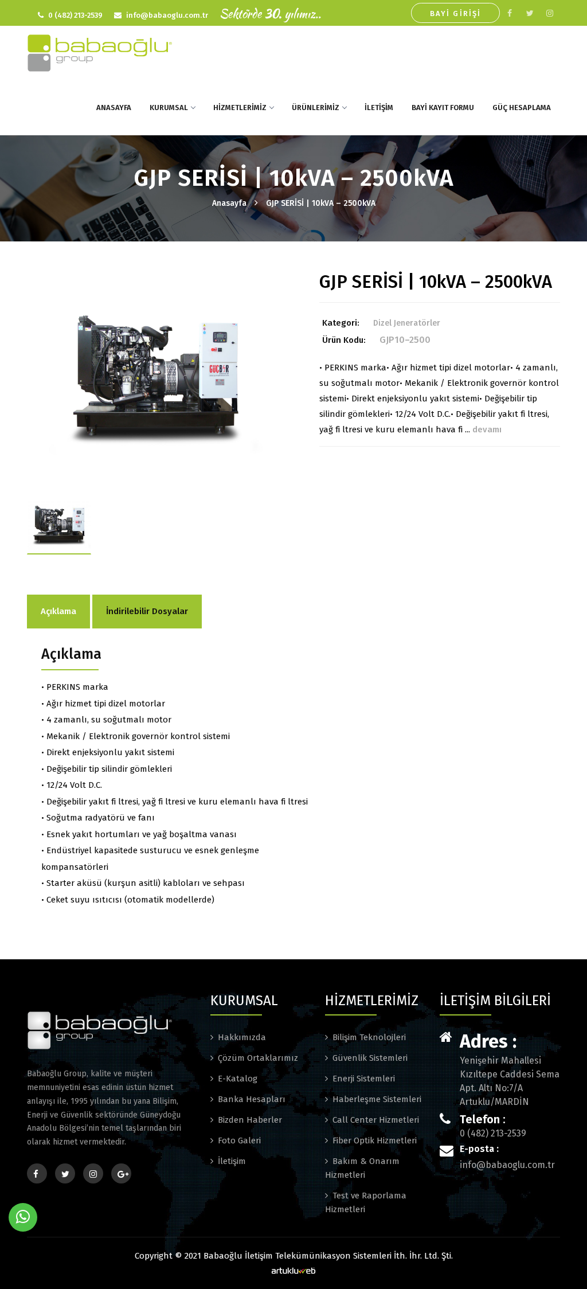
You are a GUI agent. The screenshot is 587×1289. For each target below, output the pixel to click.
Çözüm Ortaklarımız (258, 1058)
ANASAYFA (113, 107)
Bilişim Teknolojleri (369, 1037)
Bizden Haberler (250, 1120)
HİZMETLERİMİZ (240, 107)
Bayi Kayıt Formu (443, 107)
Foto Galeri (239, 1140)
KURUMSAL (169, 107)
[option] (156, 385)
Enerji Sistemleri (363, 1078)
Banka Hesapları (251, 1099)
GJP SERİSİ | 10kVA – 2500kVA (320, 203)
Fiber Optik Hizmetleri (374, 1140)
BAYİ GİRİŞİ (455, 13)
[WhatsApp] (23, 1217)
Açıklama (58, 611)
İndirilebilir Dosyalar (147, 611)
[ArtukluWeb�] (293, 1270)
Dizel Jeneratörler (406, 323)
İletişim (232, 1161)
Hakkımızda (242, 1037)
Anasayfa (229, 203)
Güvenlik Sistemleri (370, 1058)
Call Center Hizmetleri (375, 1120)
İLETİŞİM (379, 107)
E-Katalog (237, 1078)
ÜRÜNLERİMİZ (315, 107)
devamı (487, 429)
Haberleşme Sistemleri (376, 1099)
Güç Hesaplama (521, 107)
